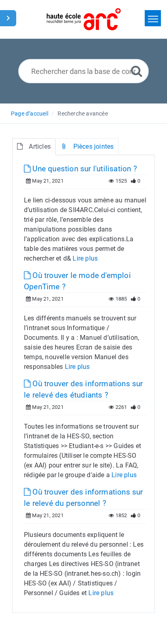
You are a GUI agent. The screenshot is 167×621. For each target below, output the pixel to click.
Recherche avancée (82, 113)
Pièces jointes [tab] (93, 146)
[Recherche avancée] (136, 70)
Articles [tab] (40, 146)
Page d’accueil (29, 113)
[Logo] (84, 19)
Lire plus (85, 258)
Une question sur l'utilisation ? (83, 168)
